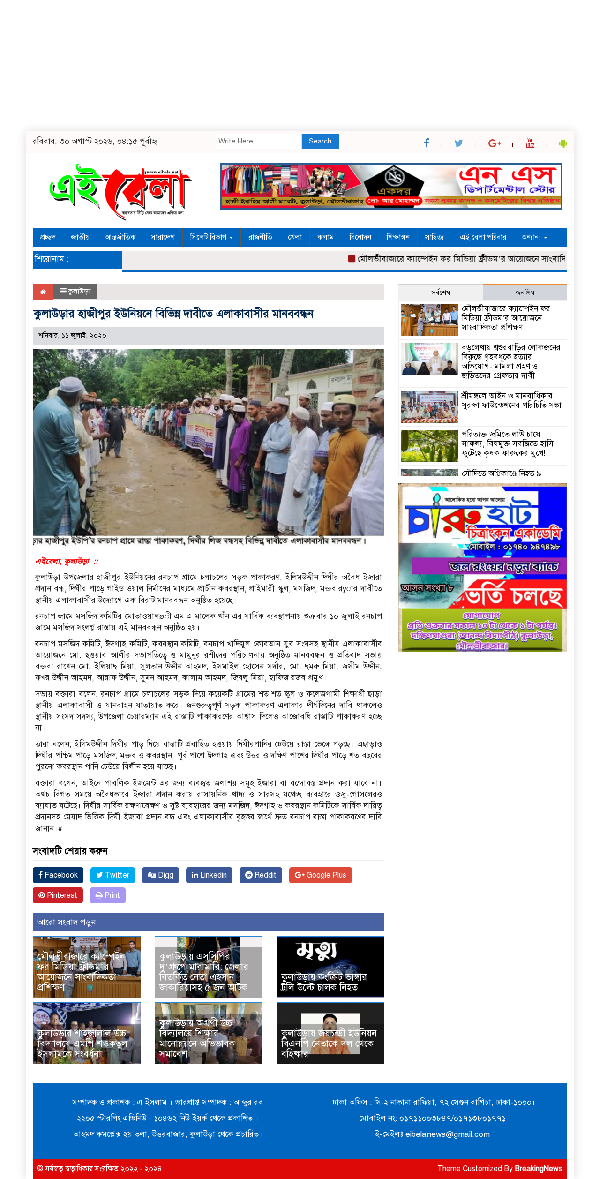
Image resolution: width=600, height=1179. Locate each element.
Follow (273, 159)
